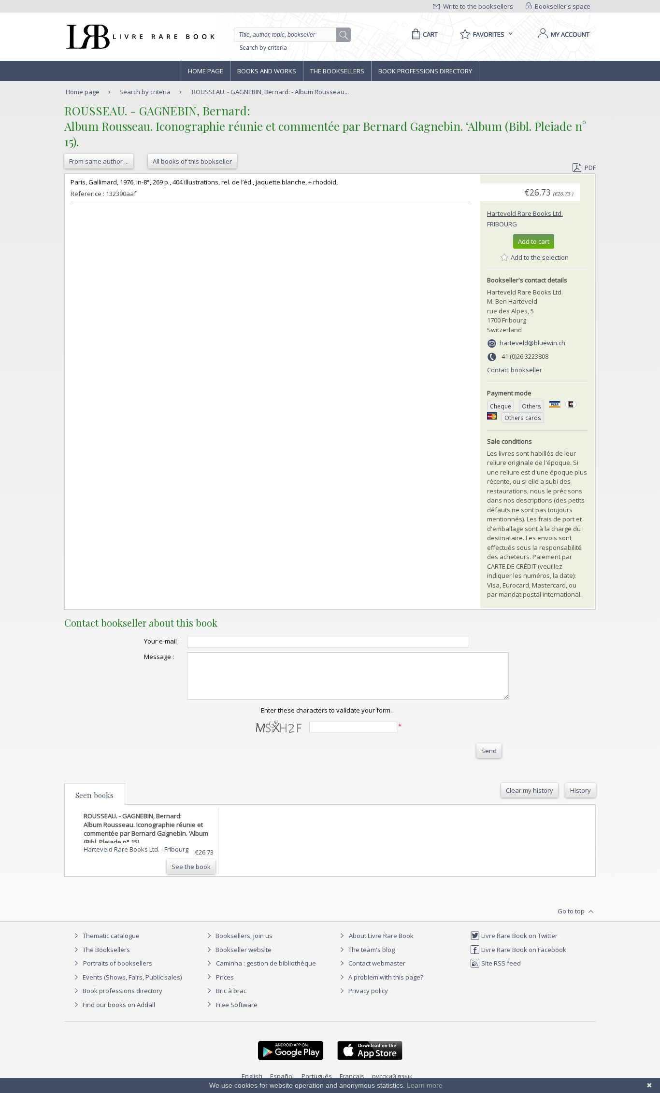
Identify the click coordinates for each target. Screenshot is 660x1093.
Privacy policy (367, 990)
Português (316, 1076)
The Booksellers (337, 71)
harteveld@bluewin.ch (532, 342)
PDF (590, 167)
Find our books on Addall (118, 1004)
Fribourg (502, 224)
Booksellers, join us (243, 935)
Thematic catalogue (110, 935)
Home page (205, 71)
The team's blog (371, 949)
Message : (159, 656)
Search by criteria (263, 47)
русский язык (392, 1076)
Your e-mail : (162, 641)
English (252, 1076)
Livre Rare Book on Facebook (523, 949)
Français (352, 1076)
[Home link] (139, 37)
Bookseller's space (561, 6)
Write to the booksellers (477, 6)
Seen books (94, 795)
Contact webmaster (376, 963)
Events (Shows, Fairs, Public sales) (131, 977)
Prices (225, 977)
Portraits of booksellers (117, 963)
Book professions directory (425, 71)
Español (282, 1076)
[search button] (344, 35)
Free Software (237, 1004)
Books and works (266, 71)
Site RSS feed (500, 963)
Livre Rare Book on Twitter (519, 935)
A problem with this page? (385, 977)
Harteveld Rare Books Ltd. (525, 213)
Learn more (425, 1085)
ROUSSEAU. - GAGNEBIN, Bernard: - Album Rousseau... (270, 91)
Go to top (572, 911)
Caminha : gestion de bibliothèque (266, 963)
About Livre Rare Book (381, 935)
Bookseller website (243, 949)
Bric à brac (231, 990)
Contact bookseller (514, 369)
